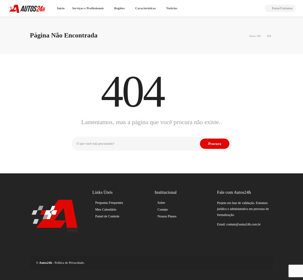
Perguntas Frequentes (109, 202)
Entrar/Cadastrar (282, 8)
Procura (214, 144)
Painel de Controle (107, 216)
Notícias (171, 8)
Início (61, 8)
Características (145, 8)
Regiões (119, 8)
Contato (162, 209)
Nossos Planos (166, 216)
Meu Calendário (105, 209)
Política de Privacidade (69, 262)
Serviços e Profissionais (88, 8)
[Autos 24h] (26, 8)
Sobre (161, 202)
